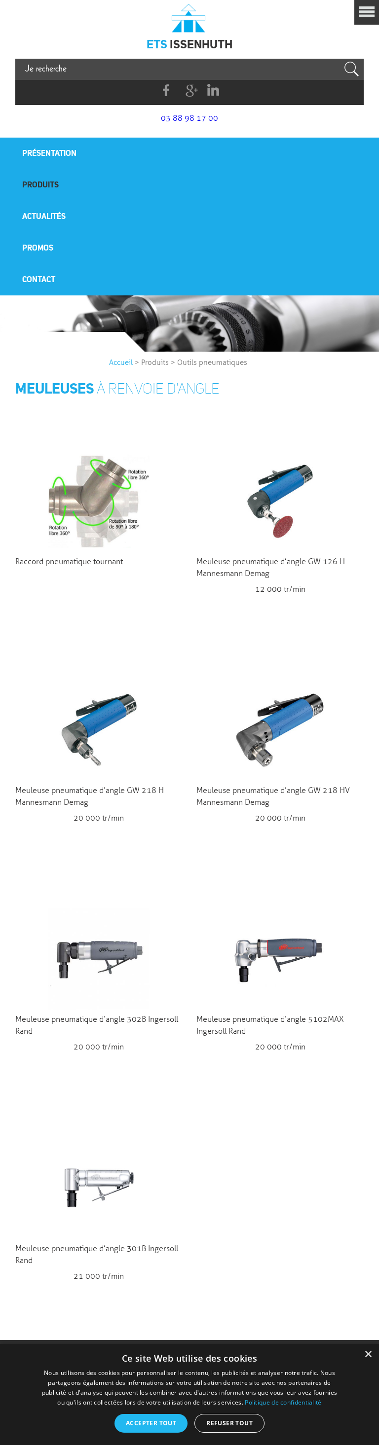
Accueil (121, 362)
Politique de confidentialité (283, 1402)
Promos (37, 248)
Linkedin (213, 90)
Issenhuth (189, 17)
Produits (40, 184)
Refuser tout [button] (229, 1423)
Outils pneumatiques (212, 362)
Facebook (166, 90)
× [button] (368, 1354)
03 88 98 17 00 (189, 118)
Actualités (44, 216)
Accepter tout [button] (151, 1423)
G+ (189, 90)
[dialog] (189, 1394)
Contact (38, 279)
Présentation (49, 153)
